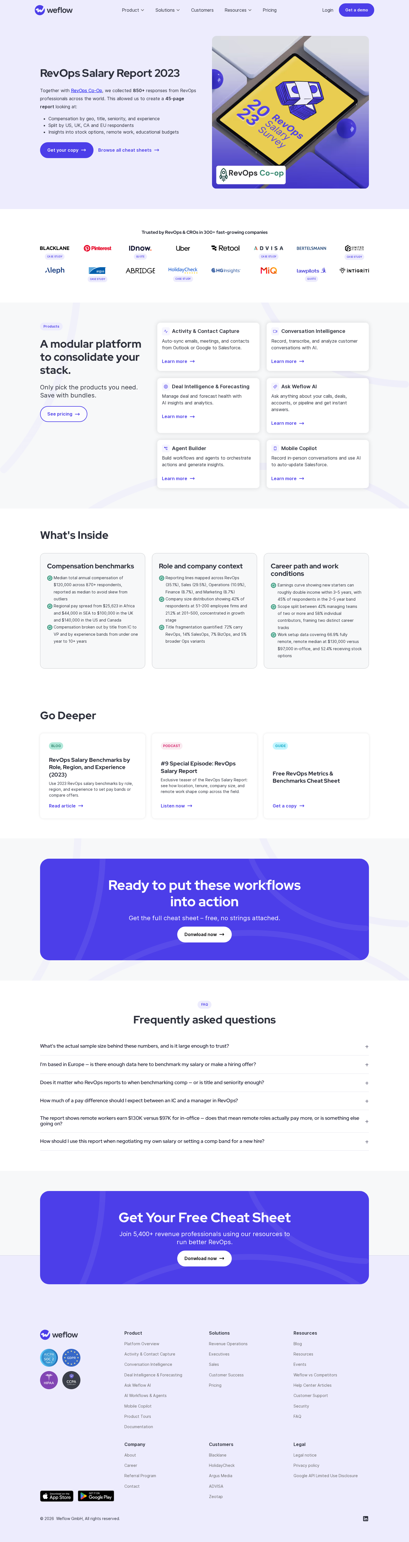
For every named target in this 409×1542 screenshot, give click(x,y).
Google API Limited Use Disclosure (326, 1475)
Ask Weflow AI (137, 1385)
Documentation (138, 1426)
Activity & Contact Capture (149, 1354)
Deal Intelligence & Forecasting (153, 1374)
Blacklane (217, 1455)
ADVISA (216, 1486)
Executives (219, 1354)
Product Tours (137, 1416)
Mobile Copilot (138, 1406)
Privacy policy (306, 1465)
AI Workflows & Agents (145, 1395)
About (130, 1455)
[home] (54, 10)
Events (300, 1364)
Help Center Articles (313, 1385)
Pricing (270, 10)
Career (130, 1465)
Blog (298, 1343)
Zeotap (216, 1496)
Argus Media (220, 1475)
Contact (132, 1486)
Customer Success (226, 1374)
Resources (303, 1354)
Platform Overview (141, 1343)
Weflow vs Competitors (315, 1374)
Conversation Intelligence (148, 1364)
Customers (202, 10)
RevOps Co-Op (86, 90)
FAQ (297, 1416)
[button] (133, 10)
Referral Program (140, 1475)
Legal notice (305, 1455)
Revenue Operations (228, 1343)
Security (301, 1406)
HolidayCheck (222, 1465)
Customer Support (311, 1395)
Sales (214, 1364)
